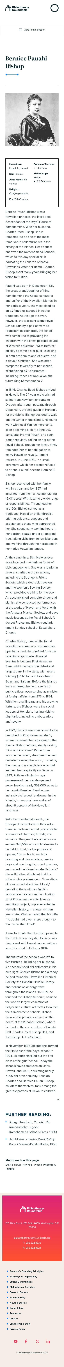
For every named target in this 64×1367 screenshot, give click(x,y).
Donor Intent (16, 1308)
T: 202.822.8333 (32, 1243)
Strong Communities (21, 1282)
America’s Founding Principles (27, 1271)
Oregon (38, 1164)
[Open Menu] (54, 8)
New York (27, 1164)
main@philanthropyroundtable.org (32, 1238)
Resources (15, 1313)
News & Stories (18, 1303)
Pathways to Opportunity (23, 1276)
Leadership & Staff (20, 1324)
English (9, 1164)
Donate (14, 1318)
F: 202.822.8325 (32, 1247)
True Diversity (17, 1297)
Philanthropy (49, 1164)
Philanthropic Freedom (22, 1287)
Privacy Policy (17, 1329)
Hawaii (17, 1164)
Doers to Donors (19, 1292)
